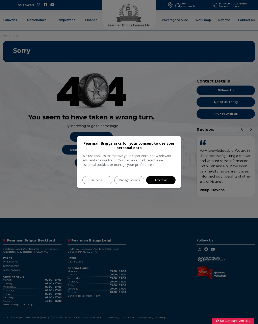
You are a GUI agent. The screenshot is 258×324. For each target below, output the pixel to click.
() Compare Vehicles (234, 321)
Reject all (97, 180)
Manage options (129, 180)
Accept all (161, 180)
